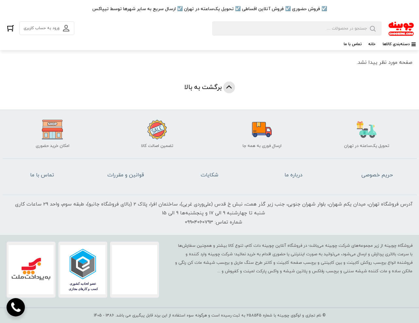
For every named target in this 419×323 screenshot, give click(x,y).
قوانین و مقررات (125, 175)
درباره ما (293, 175)
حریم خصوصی (377, 175)
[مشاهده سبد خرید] (10, 28)
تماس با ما (353, 44)
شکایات (209, 175)
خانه (371, 44)
